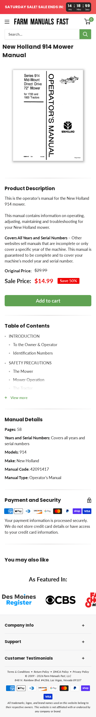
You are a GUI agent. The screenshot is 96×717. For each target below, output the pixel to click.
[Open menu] (7, 22)
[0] (87, 21)
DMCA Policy (61, 671)
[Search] (85, 34)
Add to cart (48, 300)
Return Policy (41, 671)
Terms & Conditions (18, 671)
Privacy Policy (81, 671)
